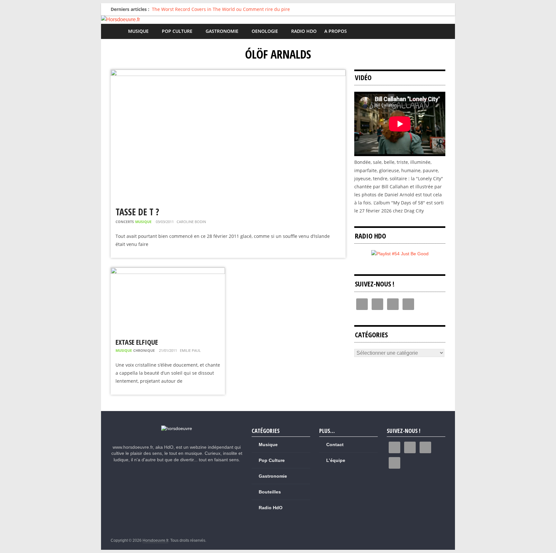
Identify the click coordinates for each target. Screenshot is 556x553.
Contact (335, 444)
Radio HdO (304, 31)
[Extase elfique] (168, 271)
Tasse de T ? (137, 212)
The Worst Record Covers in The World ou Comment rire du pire (221, 9)
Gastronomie (222, 31)
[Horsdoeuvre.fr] (278, 19)
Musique (138, 31)
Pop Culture (177, 31)
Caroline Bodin (191, 221)
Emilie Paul (190, 350)
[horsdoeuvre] (176, 428)
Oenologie (265, 31)
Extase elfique (137, 342)
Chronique (144, 350)
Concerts (125, 221)
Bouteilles (270, 491)
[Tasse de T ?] (228, 73)
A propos (335, 31)
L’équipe (335, 460)
